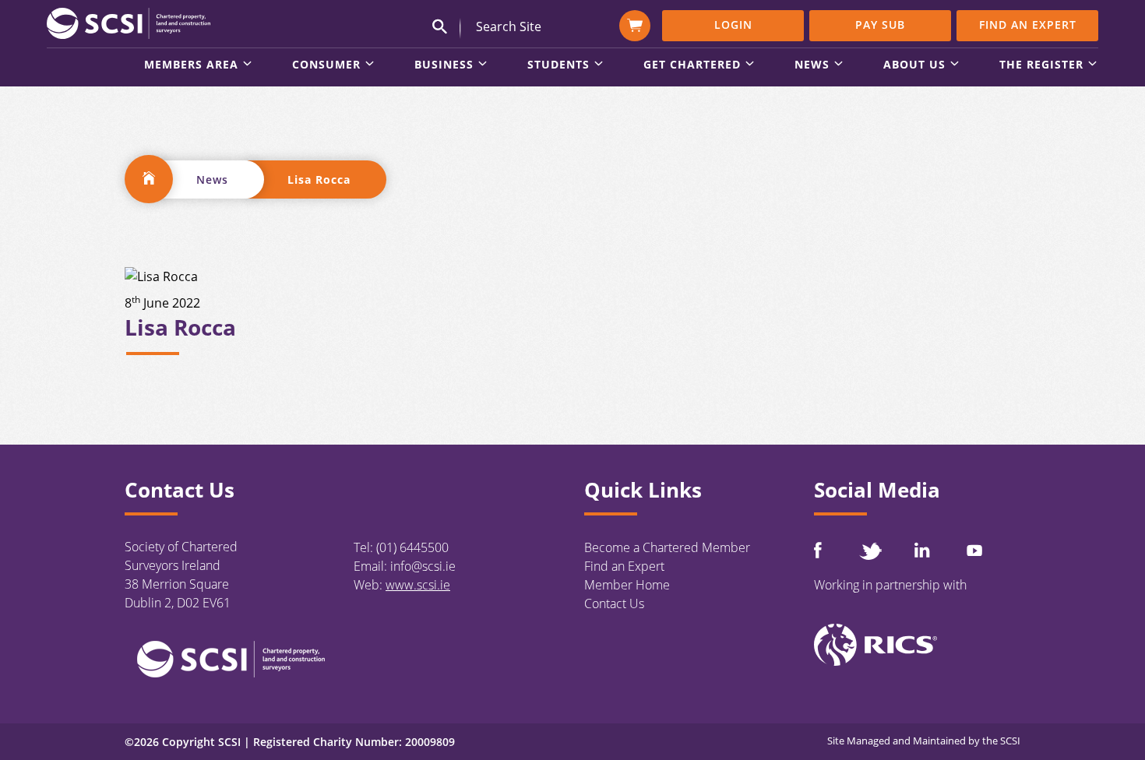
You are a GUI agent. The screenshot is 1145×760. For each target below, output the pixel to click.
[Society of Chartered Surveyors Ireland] (128, 22)
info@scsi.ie (423, 566)
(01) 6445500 (412, 547)
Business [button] (444, 65)
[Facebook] (818, 550)
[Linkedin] (922, 550)
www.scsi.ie (418, 584)
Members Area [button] (191, 65)
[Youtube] (974, 550)
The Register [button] (1041, 65)
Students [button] (558, 65)
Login (733, 24)
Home (149, 179)
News (212, 179)
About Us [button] (914, 65)
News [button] (812, 65)
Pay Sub (880, 24)
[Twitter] (870, 551)
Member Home (627, 584)
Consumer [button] (326, 65)
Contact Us (614, 603)
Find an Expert (1027, 24)
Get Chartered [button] (692, 65)
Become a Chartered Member (667, 547)
